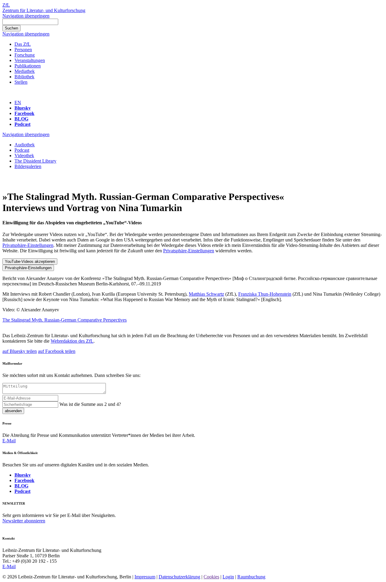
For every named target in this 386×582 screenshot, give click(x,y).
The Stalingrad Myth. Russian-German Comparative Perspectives (64, 319)
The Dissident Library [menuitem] (35, 160)
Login (228, 576)
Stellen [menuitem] (20, 82)
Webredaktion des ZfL (72, 341)
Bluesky (22, 107)
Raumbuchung (251, 576)
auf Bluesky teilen (19, 351)
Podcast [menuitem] (21, 150)
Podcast (22, 124)
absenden (13, 411)
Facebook (24, 113)
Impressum (144, 576)
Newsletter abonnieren (23, 520)
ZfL (6, 5)
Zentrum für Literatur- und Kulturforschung (43, 10)
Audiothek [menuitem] (24, 144)
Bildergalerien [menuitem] (27, 166)
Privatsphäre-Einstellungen (27, 245)
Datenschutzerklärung (179, 576)
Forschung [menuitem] (24, 55)
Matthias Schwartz (206, 294)
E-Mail (9, 440)
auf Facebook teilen (56, 351)
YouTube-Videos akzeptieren (30, 261)
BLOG (21, 118)
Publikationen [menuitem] (27, 65)
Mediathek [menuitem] (24, 71)
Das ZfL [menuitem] (22, 44)
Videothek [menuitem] (24, 155)
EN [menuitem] (17, 102)
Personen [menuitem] (23, 49)
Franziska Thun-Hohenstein (264, 294)
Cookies (211, 576)
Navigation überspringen (25, 15)
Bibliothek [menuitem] (24, 76)
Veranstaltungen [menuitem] (29, 60)
